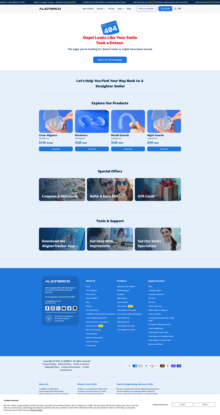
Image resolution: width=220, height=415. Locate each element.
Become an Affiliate (155, 344)
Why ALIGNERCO (92, 298)
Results (100, 9)
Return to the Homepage (110, 59)
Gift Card (151, 302)
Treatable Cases (154, 290)
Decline (204, 404)
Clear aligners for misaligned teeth (161, 336)
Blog (129, 9)
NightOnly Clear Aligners (126, 286)
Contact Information (70, 367)
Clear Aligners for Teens (126, 326)
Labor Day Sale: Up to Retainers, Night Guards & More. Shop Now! (160, 2)
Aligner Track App (154, 306)
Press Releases (91, 334)
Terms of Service (92, 341)
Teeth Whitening (123, 318)
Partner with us (91, 326)
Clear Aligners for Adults (126, 330)
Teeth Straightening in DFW (96, 318)
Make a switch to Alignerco (158, 310)
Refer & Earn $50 (154, 314)
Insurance (151, 298)
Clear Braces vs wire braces (158, 332)
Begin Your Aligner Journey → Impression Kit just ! (55, 2)
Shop (120, 9)
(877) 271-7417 (50, 303)
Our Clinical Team (92, 310)
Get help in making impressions (159, 324)
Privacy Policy (36, 410)
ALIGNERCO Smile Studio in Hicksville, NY (101, 314)
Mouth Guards (120, 135)
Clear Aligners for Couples (126, 310)
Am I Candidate (91, 290)
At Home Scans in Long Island (97, 322)
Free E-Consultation (146, 8)
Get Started (165, 8)
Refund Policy (65, 364)
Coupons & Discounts (156, 294)
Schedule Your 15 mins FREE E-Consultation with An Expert (104, 2)
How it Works (87, 9)
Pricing (111, 9)
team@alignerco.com (53, 301)
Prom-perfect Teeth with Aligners (129, 314)
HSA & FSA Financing (93, 330)
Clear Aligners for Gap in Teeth (159, 340)
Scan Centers (122, 306)
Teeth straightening (155, 328)
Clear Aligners (48, 135)
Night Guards (155, 135)
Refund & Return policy (94, 338)
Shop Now (56, 149)
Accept (182, 404)
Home (88, 286)
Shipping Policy (52, 367)
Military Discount (123, 322)
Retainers (81, 135)
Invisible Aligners (123, 290)
